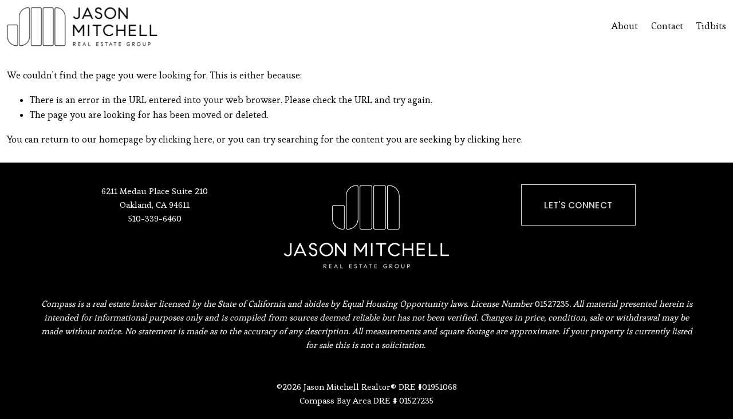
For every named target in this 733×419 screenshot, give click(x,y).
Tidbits (711, 26)
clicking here (185, 139)
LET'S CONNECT (578, 205)
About (625, 26)
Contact (667, 26)
